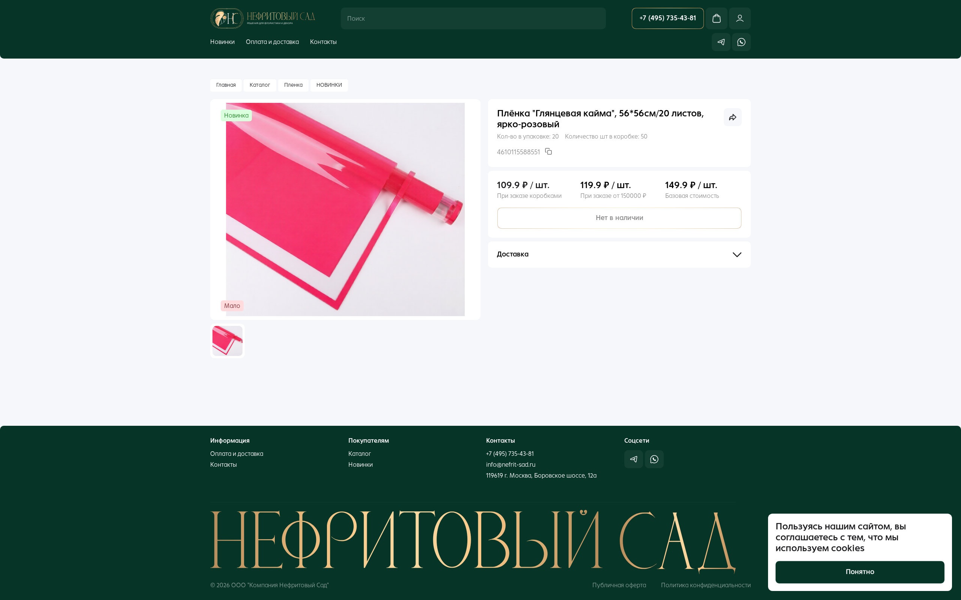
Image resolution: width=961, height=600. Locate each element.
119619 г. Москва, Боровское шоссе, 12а (541, 475)
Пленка (293, 85)
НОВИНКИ (329, 85)
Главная (226, 85)
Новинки (222, 42)
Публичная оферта (619, 585)
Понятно (860, 572)
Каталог (260, 85)
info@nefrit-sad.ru (510, 464)
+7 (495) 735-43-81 (510, 454)
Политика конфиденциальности (706, 585)
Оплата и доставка (272, 42)
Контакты (323, 42)
